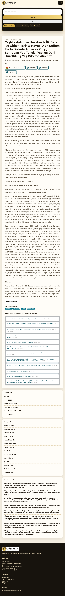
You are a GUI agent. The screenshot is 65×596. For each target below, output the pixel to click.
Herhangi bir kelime (22, 25)
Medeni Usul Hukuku (11, 469)
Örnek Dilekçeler (9, 440)
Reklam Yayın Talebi (8, 568)
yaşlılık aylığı (16, 308)
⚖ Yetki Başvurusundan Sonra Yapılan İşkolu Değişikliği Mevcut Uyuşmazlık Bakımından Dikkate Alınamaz (30, 347)
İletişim (4, 583)
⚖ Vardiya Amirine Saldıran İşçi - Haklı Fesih (22, 376)
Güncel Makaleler (10, 443)
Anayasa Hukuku (9, 429)
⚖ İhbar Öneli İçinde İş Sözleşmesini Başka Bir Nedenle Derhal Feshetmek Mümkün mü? (31, 324)
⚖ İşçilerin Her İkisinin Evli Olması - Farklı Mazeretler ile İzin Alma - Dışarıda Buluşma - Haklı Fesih (31, 336)
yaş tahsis (8, 308)
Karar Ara (32, 17)
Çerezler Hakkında (8, 565)
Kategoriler (5, 578)
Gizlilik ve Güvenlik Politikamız (11, 563)
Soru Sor (5, 581)
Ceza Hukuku (8, 451)
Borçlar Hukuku (9, 447)
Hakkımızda (5, 561)
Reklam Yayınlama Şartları (10, 570)
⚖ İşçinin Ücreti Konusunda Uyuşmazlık (21, 371)
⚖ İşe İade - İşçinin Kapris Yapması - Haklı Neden (23, 342)
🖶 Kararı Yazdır (11, 301)
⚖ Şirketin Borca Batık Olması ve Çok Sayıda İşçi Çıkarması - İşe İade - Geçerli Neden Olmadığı (32, 353)
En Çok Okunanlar (8, 579)
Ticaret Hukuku (9, 472)
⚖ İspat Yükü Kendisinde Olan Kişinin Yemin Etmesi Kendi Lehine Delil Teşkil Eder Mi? (32, 366)
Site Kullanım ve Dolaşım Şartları (12, 566)
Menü (60, 3)
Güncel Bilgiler (9, 425)
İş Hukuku (7, 40)
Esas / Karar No (35, 25)
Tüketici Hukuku (9, 433)
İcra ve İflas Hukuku (10, 454)
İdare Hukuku (8, 458)
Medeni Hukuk (8, 465)
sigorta (23, 308)
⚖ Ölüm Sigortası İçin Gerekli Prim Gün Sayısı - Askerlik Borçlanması (28, 319)
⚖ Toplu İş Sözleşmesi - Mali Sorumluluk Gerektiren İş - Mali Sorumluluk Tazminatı (31, 330)
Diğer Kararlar (8, 436)
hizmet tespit (30, 308)
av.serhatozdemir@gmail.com (11, 590)
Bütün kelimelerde (9, 25)
